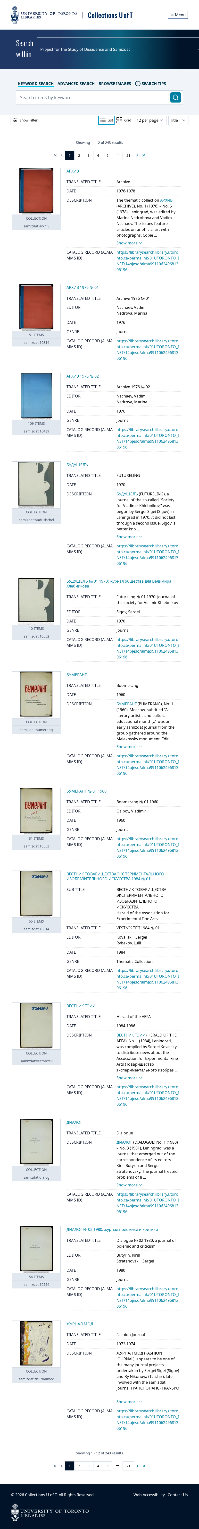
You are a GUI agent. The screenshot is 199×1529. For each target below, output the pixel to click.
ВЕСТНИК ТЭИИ (130, 1035)
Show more (127, 243)
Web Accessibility (149, 1494)
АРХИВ (166, 200)
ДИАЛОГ (124, 1142)
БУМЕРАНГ (126, 704)
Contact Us (178, 1494)
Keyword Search (36, 83)
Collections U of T (41, 1494)
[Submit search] (175, 97)
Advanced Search (76, 83)
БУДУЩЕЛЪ (127, 494)
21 (128, 155)
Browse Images (115, 83)
